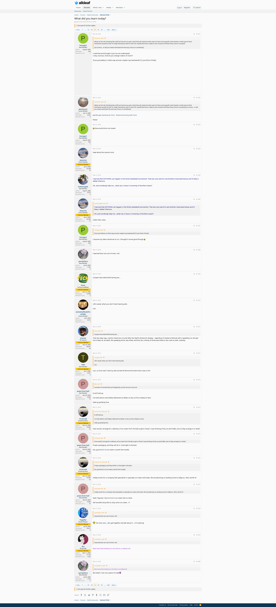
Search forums (87, 11)
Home (78, 7)
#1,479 (198, 535)
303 (108, 30)
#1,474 (198, 407)
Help (190, 605)
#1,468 (198, 250)
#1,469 (198, 274)
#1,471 (198, 327)
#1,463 (198, 125)
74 (95, 30)
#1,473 (198, 380)
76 (101, 30)
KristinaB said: (98, 438)
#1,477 (198, 484)
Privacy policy (183, 605)
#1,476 (198, 458)
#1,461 (198, 34)
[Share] (194, 34)
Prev (78, 30)
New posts (77, 11)
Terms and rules (172, 605)
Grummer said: (99, 38)
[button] (103, 8)
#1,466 (198, 199)
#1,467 (198, 226)
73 (91, 30)
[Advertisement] (146, 77)
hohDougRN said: (100, 203)
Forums (87, 7)
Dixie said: (97, 331)
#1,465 (198, 175)
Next (113, 30)
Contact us (162, 605)
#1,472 (198, 353)
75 (98, 30)
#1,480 (198, 561)
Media (108, 7)
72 (88, 30)
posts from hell (80, 22)
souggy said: (98, 357)
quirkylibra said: (99, 513)
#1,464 (198, 149)
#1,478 (198, 508)
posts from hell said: (100, 411)
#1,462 (198, 98)
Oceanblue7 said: (99, 566)
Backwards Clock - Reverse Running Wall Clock (119, 115)
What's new (97, 7)
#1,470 (198, 300)
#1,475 (198, 434)
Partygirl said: (98, 230)
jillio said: (97, 384)
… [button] (85, 30)
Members (119, 7)
